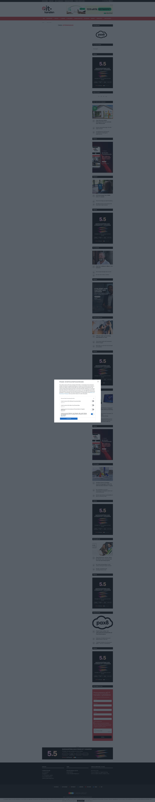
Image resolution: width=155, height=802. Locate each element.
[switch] (92, 401)
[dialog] (77, 401)
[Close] (98, 382)
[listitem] (77, 398)
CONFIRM (69, 418)
